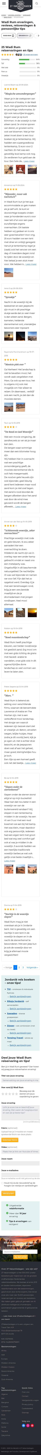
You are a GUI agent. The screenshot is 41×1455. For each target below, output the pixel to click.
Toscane (4, 1431)
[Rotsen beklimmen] (8, 407)
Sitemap (25, 1413)
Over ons (25, 1392)
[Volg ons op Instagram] (28, 1425)
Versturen (8, 1193)
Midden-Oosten (14, 15)
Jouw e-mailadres (9, 1170)
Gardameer (6, 1411)
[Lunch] (8, 169)
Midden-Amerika (8, 1363)
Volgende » (32, 967)
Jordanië (26, 15)
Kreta (3, 1419)
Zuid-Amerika (7, 1379)
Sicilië (3, 1427)
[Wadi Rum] (32, 869)
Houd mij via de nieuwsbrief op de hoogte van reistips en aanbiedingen (21, 1184)
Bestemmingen (8, 1347)
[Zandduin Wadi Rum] (8, 869)
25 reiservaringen (30, 55)
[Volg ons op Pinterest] (32, 1425)
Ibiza (3, 1415)
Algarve (4, 1394)
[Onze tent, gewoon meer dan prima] (20, 169)
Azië (3, 1355)
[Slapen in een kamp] (20, 407)
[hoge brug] (20, 612)
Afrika (3, 1351)
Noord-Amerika (7, 1371)
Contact (25, 1396)
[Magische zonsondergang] (32, 169)
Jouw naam (7, 1159)
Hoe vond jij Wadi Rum (12, 1087)
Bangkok (5, 1402)
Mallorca (4, 1423)
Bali (2, 1398)
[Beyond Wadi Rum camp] (20, 869)
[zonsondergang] (32, 612)
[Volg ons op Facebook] (23, 1425)
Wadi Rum (8, 17)
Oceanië (4, 1375)
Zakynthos (5, 1435)
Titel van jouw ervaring (12, 1076)
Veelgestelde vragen (30, 1400)
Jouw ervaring (8, 1103)
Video (4, 1147)
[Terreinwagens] (8, 612)
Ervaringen (24, 35)
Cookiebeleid (27, 1409)
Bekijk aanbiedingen (20, 996)
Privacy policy (27, 1404)
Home (3, 15)
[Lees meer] (28, 161)
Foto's (4, 1128)
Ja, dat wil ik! (20, 1257)
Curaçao (4, 1407)
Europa (4, 1359)
